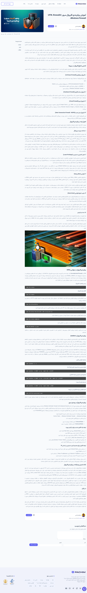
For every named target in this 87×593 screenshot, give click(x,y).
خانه (65, 4)
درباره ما (37, 4)
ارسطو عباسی (78, 26)
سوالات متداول (52, 4)
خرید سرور (43, 4)
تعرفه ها (59, 4)
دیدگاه (84, 539)
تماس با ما (30, 4)
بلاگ (24, 4)
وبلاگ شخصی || (82, 29)
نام (85, 542)
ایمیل (60, 542)
